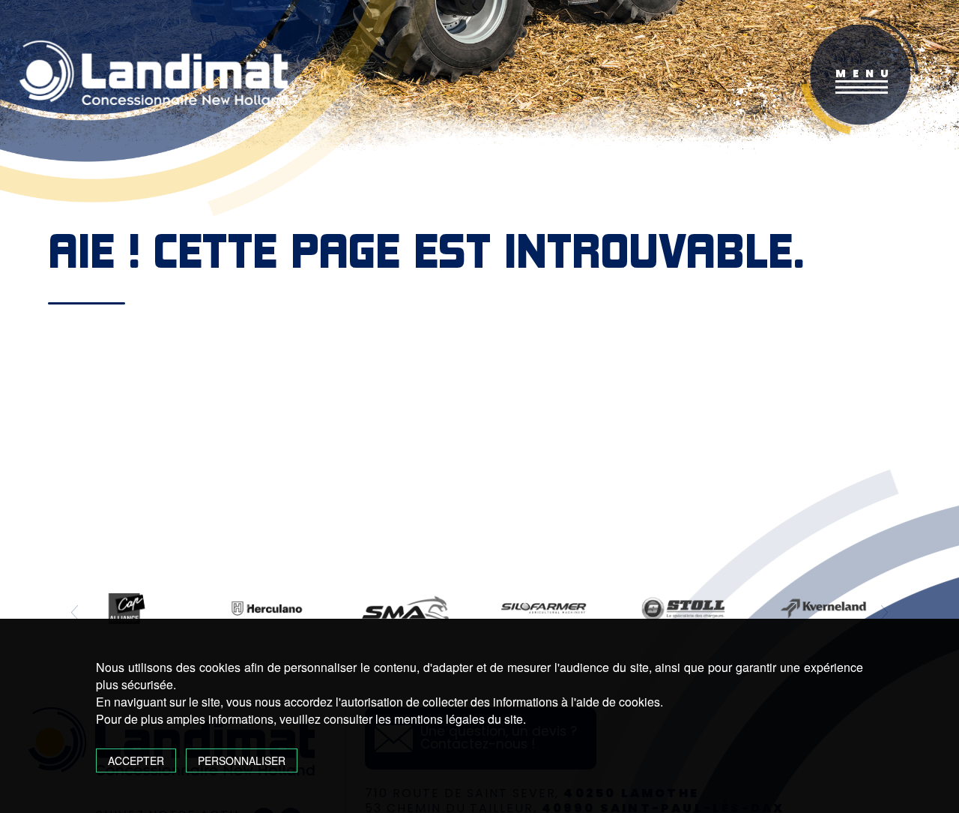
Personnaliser (241, 760)
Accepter (136, 760)
